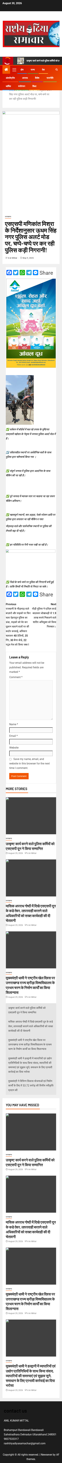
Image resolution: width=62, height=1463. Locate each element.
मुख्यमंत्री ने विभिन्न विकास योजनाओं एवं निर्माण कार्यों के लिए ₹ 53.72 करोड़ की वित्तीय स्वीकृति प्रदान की (30, 1085)
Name (13, 724)
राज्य (33, 69)
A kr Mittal (13, 258)
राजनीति (50, 78)
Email (13, 735)
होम (22, 69)
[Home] (6, 69)
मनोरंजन (21, 86)
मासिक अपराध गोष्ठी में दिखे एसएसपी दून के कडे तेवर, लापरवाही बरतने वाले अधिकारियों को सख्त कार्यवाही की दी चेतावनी (30, 1026)
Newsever (46, 1454)
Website (14, 747)
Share (46, 273)
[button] (14, 69)
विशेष (37, 78)
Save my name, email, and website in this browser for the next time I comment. (29, 763)
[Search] (57, 69)
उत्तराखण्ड (8, 216)
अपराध (25, 78)
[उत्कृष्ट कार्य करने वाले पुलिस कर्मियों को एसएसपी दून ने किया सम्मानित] (31, 815)
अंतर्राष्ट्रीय (10, 78)
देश (43, 69)
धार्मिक (8, 86)
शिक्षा (34, 86)
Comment (15, 677)
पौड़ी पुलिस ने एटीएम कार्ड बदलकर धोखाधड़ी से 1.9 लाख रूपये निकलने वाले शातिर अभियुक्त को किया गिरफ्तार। (44, 615)
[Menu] (14, 69)
